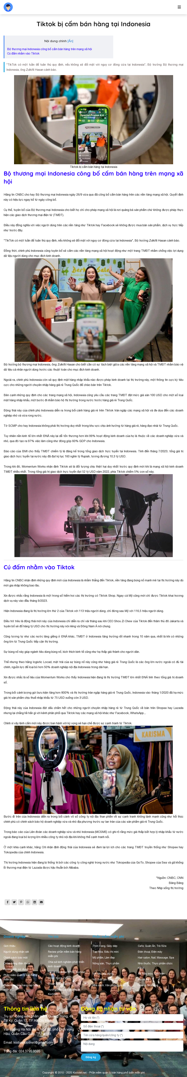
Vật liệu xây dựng (103, 973)
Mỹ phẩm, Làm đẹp (104, 957)
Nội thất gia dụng (103, 979)
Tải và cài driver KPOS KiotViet (66, 972)
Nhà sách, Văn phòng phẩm (109, 985)
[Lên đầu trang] (179, 1059)
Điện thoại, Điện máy (150, 951)
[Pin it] (21, 902)
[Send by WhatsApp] (28, 902)
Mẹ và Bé (143, 979)
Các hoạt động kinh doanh (64, 945)
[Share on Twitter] (14, 902)
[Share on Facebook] (7, 902)
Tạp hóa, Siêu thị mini (106, 951)
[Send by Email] (41, 902)
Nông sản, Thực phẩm (106, 963)
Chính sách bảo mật (16, 957)
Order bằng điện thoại (17, 963)
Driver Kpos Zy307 (59, 978)
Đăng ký (91, 1057)
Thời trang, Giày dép (105, 945)
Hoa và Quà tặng (148, 985)
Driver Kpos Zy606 (59, 983)
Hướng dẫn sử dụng (16, 969)
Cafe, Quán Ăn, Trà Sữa (152, 945)
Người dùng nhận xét (16, 951)
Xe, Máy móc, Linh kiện (151, 973)
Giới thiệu (9, 945)
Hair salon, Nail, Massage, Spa (156, 957)
